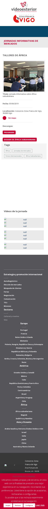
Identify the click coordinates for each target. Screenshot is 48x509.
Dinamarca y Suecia (24, 348)
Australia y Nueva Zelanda (24, 447)
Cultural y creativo (11, 316)
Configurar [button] (29, 505)
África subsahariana (24, 411)
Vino (5, 320)
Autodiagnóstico (10, 281)
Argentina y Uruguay (24, 398)
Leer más (40, 505)
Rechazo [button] (18, 505)
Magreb (24, 415)
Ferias (6, 292)
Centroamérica (24, 390)
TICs (5, 302)
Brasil (24, 394)
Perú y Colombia (24, 387)
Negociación (9, 295)
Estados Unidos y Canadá (24, 373)
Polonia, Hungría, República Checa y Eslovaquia (24, 344)
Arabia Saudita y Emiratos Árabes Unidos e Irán (24, 429)
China (24, 443)
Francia (24, 334)
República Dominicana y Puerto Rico (24, 383)
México (24, 376)
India (24, 436)
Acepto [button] (8, 505)
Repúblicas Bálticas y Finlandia (24, 351)
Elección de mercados (13, 285)
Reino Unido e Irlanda (24, 337)
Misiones (7, 306)
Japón (24, 439)
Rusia (24, 362)
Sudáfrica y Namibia (24, 418)
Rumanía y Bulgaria (24, 355)
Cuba (24, 380)
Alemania (24, 341)
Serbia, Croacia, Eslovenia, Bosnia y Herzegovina (24, 359)
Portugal (24, 330)
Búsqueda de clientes (12, 288)
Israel (24, 432)
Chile (24, 401)
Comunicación (9, 299)
